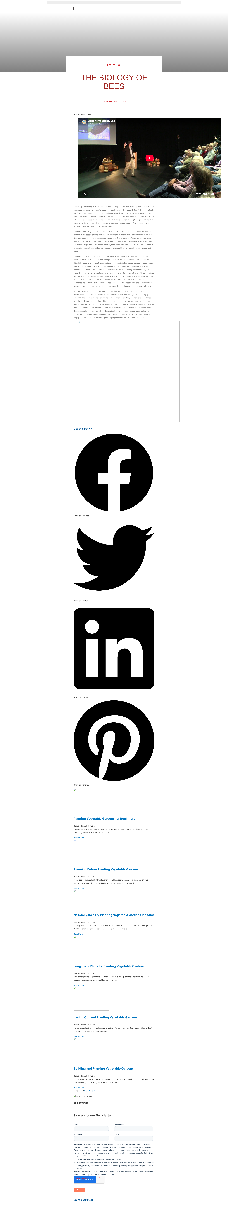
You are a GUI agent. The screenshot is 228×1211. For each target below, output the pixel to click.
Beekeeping (114, 65)
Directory (166, 9)
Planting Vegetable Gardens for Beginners (104, 818)
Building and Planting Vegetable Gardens (104, 1068)
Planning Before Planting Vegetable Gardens (106, 869)
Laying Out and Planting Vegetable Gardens (106, 1017)
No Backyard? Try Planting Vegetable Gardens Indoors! (114, 915)
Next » (93, 1091)
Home (60, 9)
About (86, 9)
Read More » (79, 838)
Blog (112, 9)
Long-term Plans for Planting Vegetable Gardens (109, 966)
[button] (114, 475)
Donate (138, 9)
